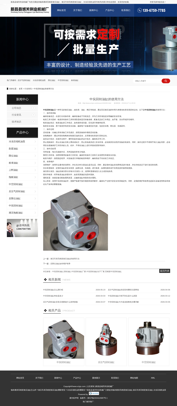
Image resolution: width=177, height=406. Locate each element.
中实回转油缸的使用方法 (44, 89)
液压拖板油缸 (16, 212)
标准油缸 (74, 80)
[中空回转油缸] (148, 338)
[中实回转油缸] (63, 338)
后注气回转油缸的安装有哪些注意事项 (123, 290)
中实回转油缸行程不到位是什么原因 (122, 296)
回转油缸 (67, 271)
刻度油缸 (13, 148)
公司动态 (16, 108)
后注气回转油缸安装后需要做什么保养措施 (60, 302)
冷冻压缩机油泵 (39, 80)
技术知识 (16, 121)
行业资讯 (28, 89)
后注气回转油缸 (24, 80)
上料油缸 (13, 170)
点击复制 (90, 386)
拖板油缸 (13, 177)
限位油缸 (51, 80)
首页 (20, 89)
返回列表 (164, 271)
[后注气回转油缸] (106, 338)
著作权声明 (74, 398)
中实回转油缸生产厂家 (95, 271)
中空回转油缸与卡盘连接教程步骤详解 (123, 302)
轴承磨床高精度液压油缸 (50, 2)
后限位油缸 (14, 198)
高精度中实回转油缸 (113, 271)
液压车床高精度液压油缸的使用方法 (64, 259)
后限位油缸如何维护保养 (60, 264)
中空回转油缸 (63, 80)
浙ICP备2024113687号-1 (97, 398)
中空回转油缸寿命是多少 (53, 296)
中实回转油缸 (16, 205)
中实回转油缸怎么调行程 (53, 290)
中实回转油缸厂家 (78, 271)
